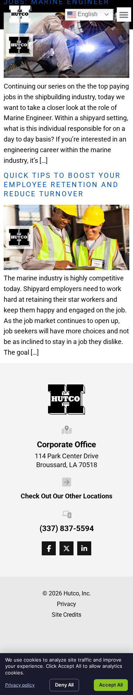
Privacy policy (20, 685)
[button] (124, 14)
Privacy (66, 604)
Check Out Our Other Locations (66, 496)
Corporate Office (66, 444)
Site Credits (66, 614)
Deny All (64, 685)
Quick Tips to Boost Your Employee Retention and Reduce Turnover (62, 184)
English (82, 13)
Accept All (111, 685)
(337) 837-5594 (67, 528)
